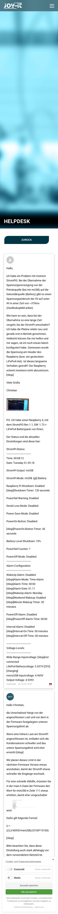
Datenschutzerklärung (23, 907)
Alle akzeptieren (29, 892)
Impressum (39, 907)
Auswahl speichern (29, 885)
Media (17, 877)
